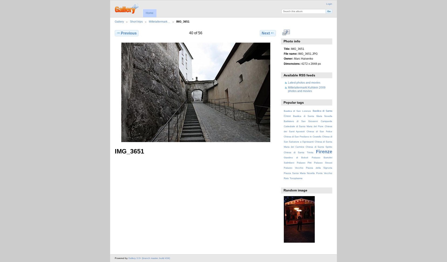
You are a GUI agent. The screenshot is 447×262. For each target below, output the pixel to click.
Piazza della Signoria (319, 168)
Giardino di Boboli (296, 157)
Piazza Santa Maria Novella (299, 173)
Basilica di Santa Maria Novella (312, 116)
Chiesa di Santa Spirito (319, 147)
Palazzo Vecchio (293, 168)
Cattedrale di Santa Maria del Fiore (303, 126)
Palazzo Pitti (304, 162)
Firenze (324, 151)
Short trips (136, 21)
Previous (129, 33)
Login (329, 4)
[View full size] (196, 92)
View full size (286, 32)
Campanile (326, 121)
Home (149, 13)
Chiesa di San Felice (319, 131)
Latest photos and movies (304, 82)
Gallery (119, 21)
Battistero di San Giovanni (301, 121)
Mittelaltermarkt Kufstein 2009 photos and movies (306, 89)
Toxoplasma (296, 178)
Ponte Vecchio (324, 173)
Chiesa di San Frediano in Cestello (302, 136)
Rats (286, 178)
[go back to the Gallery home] (127, 8)
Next (266, 33)
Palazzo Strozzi (323, 162)
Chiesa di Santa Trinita (298, 152)
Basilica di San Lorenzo (297, 111)
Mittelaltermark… (159, 21)
